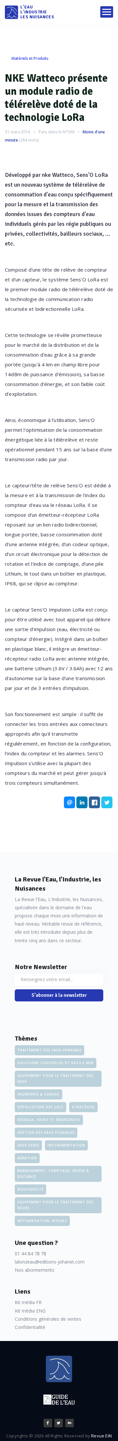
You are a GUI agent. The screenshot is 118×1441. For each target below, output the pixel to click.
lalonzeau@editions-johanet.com (50, 1262)
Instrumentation (66, 1145)
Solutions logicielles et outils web (55, 1063)
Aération (27, 1158)
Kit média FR (28, 1302)
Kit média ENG (30, 1311)
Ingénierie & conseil (38, 1094)
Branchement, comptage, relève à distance (53, 1173)
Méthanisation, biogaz (42, 1220)
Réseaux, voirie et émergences (48, 1119)
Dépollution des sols (40, 1107)
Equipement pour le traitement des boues (55, 1205)
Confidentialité (30, 1327)
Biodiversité (30, 1189)
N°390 (68, 132)
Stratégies (83, 1107)
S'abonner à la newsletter (59, 995)
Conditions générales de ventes (48, 1319)
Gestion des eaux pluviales (46, 1132)
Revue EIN (101, 1436)
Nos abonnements (34, 1270)
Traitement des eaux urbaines (49, 1050)
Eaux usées (28, 1145)
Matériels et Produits (30, 58)
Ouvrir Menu (106, 12)
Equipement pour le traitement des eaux (55, 1078)
